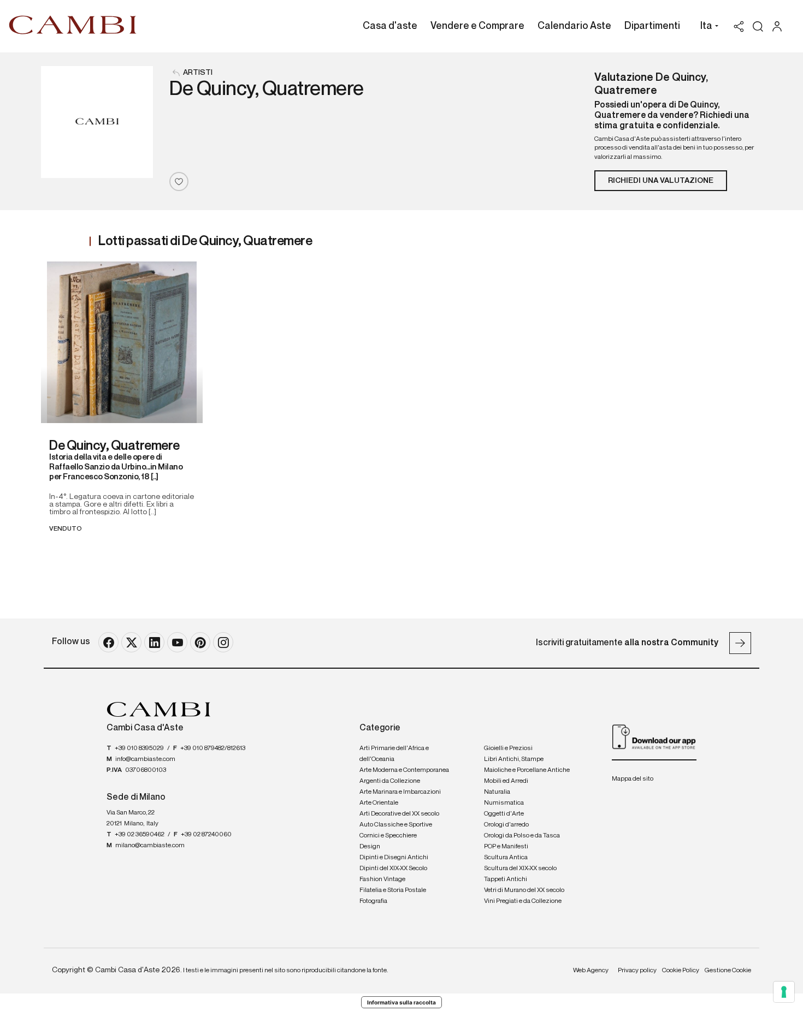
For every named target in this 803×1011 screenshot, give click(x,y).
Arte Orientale (378, 803)
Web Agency (591, 970)
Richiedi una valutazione (660, 181)
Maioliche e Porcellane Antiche (527, 770)
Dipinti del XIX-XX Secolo (393, 868)
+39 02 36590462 (139, 834)
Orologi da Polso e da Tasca (522, 835)
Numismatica (504, 803)
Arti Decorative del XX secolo (399, 814)
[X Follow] (131, 642)
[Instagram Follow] (223, 642)
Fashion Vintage (382, 879)
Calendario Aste (574, 26)
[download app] (654, 736)
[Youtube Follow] (177, 642)
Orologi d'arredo (506, 825)
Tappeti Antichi (505, 879)
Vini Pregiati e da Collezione (523, 901)
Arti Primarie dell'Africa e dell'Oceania (394, 754)
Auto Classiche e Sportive (395, 825)
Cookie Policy (680, 970)
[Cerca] (758, 26)
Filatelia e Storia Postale (392, 890)
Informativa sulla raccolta (401, 1002)
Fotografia (373, 901)
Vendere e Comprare (477, 26)
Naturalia (497, 792)
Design (369, 846)
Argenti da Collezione (389, 781)
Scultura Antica (506, 857)
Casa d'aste (390, 26)
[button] (707, 27)
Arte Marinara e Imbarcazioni (400, 792)
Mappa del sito (632, 779)
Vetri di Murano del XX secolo (524, 890)
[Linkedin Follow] (154, 642)
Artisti (197, 72)
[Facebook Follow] (108, 642)
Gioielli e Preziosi (508, 748)
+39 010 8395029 (139, 748)
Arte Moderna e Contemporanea (404, 770)
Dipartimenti (652, 26)
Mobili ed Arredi (506, 781)
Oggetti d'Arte (504, 814)
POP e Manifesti (506, 846)
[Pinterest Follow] (200, 642)
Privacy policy (637, 970)
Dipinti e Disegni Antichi (393, 857)
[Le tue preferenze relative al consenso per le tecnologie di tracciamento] (784, 992)
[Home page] (73, 24)
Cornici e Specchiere (388, 835)
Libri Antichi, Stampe (514, 759)
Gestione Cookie (728, 970)
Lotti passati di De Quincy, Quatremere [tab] (205, 241)
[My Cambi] (779, 26)
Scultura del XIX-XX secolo (520, 868)
